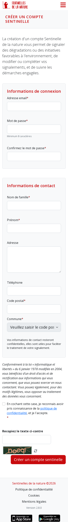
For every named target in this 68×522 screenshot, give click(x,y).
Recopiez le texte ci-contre (22, 431)
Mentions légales (34, 501)
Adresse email (17, 98)
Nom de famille (17, 197)
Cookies (34, 495)
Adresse (12, 243)
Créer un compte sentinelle (38, 459)
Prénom (12, 220)
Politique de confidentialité (34, 489)
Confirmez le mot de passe (25, 148)
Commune (14, 319)
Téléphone (14, 282)
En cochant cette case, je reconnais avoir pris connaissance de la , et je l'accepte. (35, 408)
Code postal (15, 301)
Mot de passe (16, 121)
